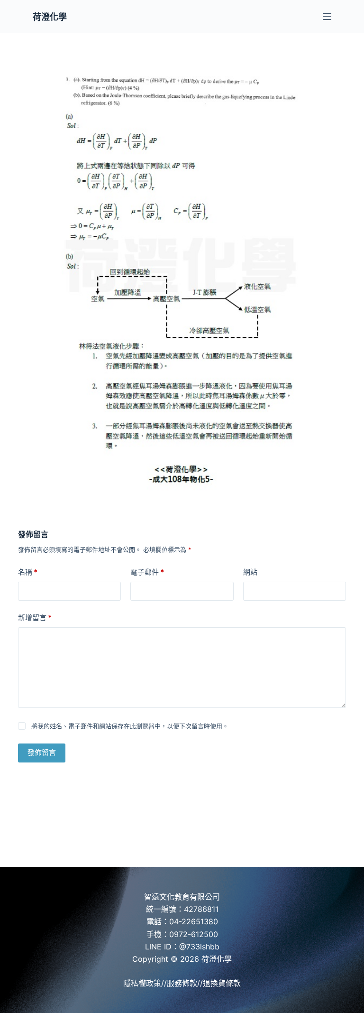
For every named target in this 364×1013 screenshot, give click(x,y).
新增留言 (35, 617)
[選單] (327, 16)
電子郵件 (147, 571)
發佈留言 (41, 752)
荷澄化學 (50, 17)
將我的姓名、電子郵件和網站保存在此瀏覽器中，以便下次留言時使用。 (129, 726)
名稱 (27, 571)
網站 (250, 571)
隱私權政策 (142, 983)
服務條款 (182, 983)
